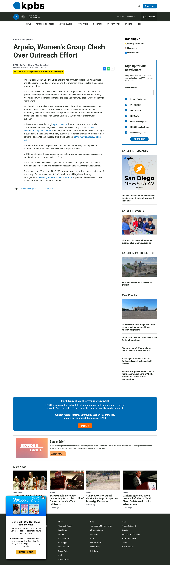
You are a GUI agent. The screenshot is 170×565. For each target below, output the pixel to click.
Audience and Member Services (101, 526)
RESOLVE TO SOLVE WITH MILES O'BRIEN (137, 283)
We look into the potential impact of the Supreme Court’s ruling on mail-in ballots (138, 198)
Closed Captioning (96, 530)
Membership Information (131, 534)
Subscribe (139, 139)
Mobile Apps (62, 543)
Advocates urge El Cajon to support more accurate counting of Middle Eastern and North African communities (138, 375)
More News (19, 467)
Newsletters (62, 530)
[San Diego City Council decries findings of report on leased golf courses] (103, 480)
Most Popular (129, 295)
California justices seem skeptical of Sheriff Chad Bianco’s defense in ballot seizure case (137, 500)
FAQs (92, 538)
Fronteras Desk (49, 189)
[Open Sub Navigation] (33, 24)
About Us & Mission (65, 526)
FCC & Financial (63, 538)
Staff (60, 555)
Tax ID (124, 543)
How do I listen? (96, 543)
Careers (61, 534)
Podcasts (97, 24)
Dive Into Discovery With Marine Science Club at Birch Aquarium (137, 241)
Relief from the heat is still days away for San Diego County (139, 338)
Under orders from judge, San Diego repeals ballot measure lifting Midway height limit (138, 327)
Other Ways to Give (129, 538)
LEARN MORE (26, 552)
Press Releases (63, 547)
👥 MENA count (131, 52)
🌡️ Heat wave (130, 48)
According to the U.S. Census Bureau (55, 177)
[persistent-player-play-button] (16, 17)
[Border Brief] (32, 448)
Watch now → (58, 453)
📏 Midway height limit (134, 43)
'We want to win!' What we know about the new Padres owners (136, 349)
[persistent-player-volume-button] (23, 16)
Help (139, 24)
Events (128, 24)
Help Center (94, 551)
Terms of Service (64, 559)
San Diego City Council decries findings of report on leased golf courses (137, 361)
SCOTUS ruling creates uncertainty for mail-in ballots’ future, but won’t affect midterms (67, 500)
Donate (85, 425)
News (28, 24)
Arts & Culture (66, 24)
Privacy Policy (63, 551)
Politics (52, 493)
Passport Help (95, 547)
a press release (60, 124)
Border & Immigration (23, 39)
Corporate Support (129, 526)
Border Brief (57, 441)
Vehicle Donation (128, 547)
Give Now (149, 6)
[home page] (28, 6)
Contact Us (94, 534)
